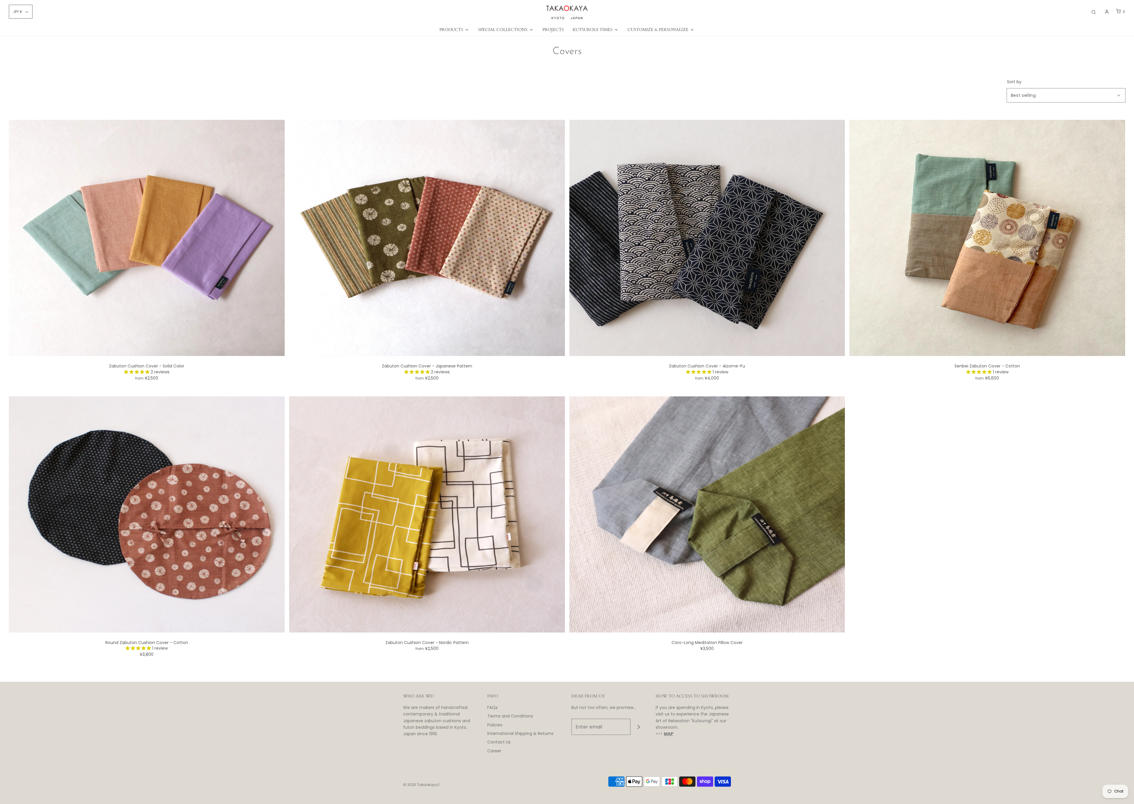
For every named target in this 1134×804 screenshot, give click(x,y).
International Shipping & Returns (520, 733)
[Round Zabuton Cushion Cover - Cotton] (147, 514)
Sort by (1014, 82)
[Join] (638, 727)
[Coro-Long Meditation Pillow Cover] (707, 514)
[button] (137, 372)
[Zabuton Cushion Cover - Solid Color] (147, 238)
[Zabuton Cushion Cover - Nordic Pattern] (427, 514)
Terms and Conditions (510, 716)
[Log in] (1106, 11)
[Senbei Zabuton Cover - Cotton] (987, 238)
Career (494, 751)
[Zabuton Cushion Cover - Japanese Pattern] (427, 238)
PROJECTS (553, 29)
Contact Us (499, 742)
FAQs (492, 707)
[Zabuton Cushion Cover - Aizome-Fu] (707, 238)
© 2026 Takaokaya (420, 784)
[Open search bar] (1093, 12)
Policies (494, 725)
